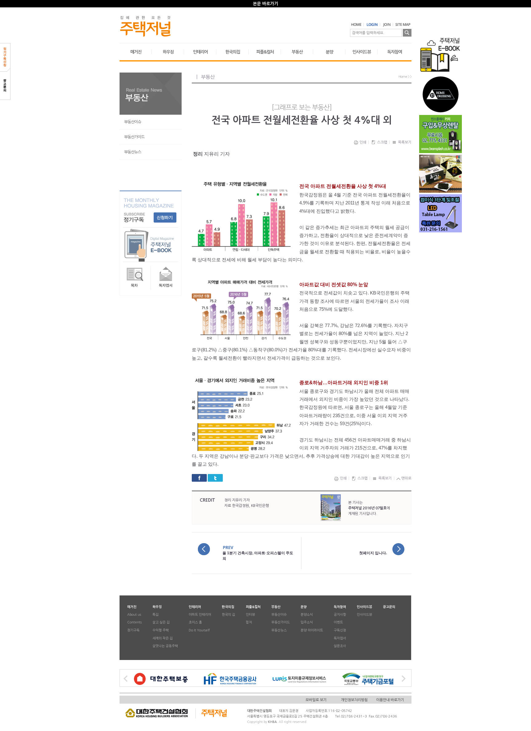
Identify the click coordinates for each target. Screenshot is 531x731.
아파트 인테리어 (200, 614)
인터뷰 (250, 614)
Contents (134, 622)
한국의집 (232, 52)
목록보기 (404, 142)
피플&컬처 (265, 52)
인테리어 (200, 52)
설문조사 (340, 646)
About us (134, 614)
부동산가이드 (134, 137)
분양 (329, 52)
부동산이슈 (132, 122)
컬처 (249, 622)
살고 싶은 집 (161, 622)
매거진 (135, 52)
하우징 (168, 52)
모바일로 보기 (316, 699)
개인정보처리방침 (354, 699)
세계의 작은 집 (162, 638)
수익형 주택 (160, 630)
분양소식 (307, 614)
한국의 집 (228, 614)
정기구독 (133, 630)
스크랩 (381, 142)
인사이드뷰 (361, 52)
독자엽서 (340, 638)
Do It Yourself (199, 630)
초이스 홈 (195, 622)
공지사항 (340, 614)
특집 (155, 614)
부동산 (297, 52)
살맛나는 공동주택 (165, 646)
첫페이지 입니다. (373, 553)
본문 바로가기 (265, 4)
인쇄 (362, 142)
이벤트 (338, 622)
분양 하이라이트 (312, 630)
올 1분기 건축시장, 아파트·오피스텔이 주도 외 (257, 556)
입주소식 (307, 622)
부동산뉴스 (132, 152)
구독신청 (340, 630)
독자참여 (394, 52)
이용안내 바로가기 (390, 699)
